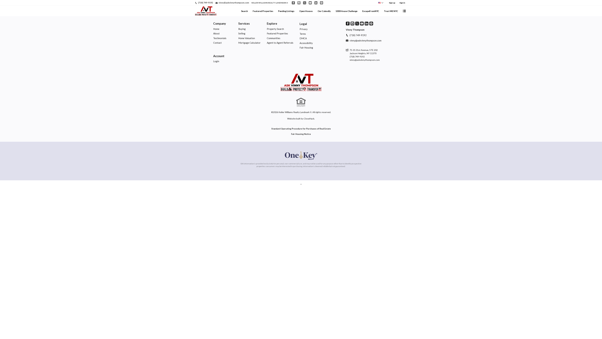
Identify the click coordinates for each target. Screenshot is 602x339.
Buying (242, 28)
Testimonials (219, 38)
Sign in (402, 3)
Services (244, 23)
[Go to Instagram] (299, 3)
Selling (241, 33)
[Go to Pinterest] (321, 3)
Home (216, 28)
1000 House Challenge (346, 11)
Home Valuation (246, 38)
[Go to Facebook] (293, 3)
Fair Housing (306, 47)
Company (219, 23)
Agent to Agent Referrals (280, 42)
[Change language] (381, 3)
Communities (273, 38)
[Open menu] (404, 11)
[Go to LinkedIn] (316, 3)
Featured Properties (263, 11)
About (216, 33)
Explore (272, 23)
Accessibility (306, 43)
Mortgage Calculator (249, 42)
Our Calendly (324, 11)
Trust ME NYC (391, 11)
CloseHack (309, 118)
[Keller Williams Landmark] (301, 82)
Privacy (304, 29)
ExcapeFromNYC (370, 11)
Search (244, 11)
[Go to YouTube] (310, 3)
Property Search (275, 28)
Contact (217, 42)
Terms (303, 33)
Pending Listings (286, 11)
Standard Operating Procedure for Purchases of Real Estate (301, 128)
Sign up (392, 3)
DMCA (303, 38)
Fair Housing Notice (301, 134)
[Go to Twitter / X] (304, 3)
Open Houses (306, 11)
